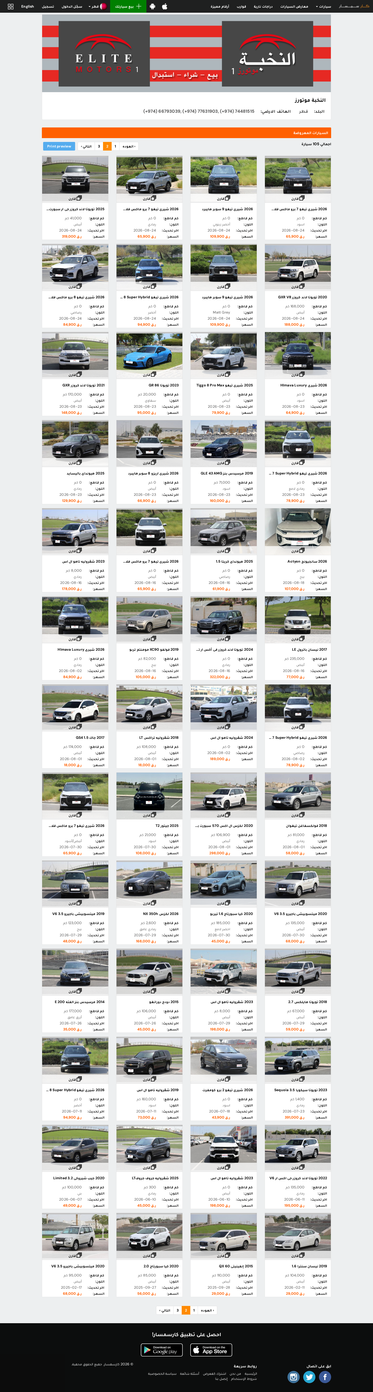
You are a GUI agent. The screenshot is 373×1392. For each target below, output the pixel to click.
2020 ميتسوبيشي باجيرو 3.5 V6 (300, 913)
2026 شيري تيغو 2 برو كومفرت (227, 1090)
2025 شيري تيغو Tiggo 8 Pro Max (224, 385)
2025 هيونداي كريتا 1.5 (234, 561)
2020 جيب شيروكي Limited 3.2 (79, 1178)
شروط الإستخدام (244, 1378)
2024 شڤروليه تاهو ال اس (231, 737)
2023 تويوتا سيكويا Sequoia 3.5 (300, 1090)
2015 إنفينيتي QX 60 (236, 1266)
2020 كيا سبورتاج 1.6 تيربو (231, 913)
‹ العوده (129, 146)
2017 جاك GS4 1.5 (90, 737)
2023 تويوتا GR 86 (164, 385)
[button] (98, 6)
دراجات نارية (263, 6)
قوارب (241, 6)
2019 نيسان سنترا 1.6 (309, 1266)
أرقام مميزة (220, 6)
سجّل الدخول (72, 6)
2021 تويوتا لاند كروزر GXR (83, 385)
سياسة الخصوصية (162, 1373)
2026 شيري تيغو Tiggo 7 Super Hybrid (294, 473)
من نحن (235, 1373)
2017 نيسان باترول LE (309, 649)
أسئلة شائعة (189, 1373)
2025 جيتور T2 (167, 825)
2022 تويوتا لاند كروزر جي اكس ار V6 (298, 1178)
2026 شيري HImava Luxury (303, 385)
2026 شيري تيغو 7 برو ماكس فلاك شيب (294, 209)
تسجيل (48, 6)
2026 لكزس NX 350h (161, 913)
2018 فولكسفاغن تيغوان (306, 825)
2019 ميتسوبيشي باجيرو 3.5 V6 (78, 913)
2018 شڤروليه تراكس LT (159, 737)
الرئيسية (251, 1373)
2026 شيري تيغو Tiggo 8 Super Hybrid (146, 297)
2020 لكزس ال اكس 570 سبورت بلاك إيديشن (216, 825)
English (27, 6)
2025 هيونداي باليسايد (85, 473)
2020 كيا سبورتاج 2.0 (161, 1266)
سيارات (324, 6)
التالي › (86, 146)
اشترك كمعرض (214, 1373)
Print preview (59, 146)
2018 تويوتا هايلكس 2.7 (307, 1002)
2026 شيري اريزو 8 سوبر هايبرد (153, 473)
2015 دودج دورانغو (164, 1002)
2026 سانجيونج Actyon (307, 561)
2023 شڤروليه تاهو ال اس (83, 561)
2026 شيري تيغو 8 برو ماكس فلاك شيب (71, 297)
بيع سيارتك (124, 6)
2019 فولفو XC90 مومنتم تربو (154, 649)
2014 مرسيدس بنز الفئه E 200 (80, 1002)
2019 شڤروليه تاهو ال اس (158, 1090)
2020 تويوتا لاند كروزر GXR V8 (302, 297)
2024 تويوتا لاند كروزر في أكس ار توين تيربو (218, 649)
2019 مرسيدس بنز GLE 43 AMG (227, 473)
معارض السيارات (294, 6)
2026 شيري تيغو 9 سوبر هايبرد (227, 209)
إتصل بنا (221, 1378)
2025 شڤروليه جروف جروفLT (155, 1178)
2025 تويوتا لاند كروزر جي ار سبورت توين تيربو (68, 209)
